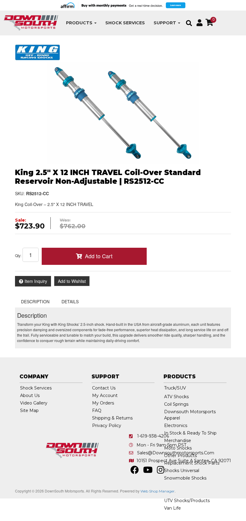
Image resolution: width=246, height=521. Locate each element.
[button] (81, 23)
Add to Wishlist (72, 281)
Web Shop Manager (157, 491)
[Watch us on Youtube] (148, 471)
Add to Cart (98, 256)
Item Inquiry (36, 281)
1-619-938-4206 (153, 436)
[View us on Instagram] (160, 471)
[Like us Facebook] (134, 471)
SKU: (20, 193)
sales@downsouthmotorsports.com (175, 453)
